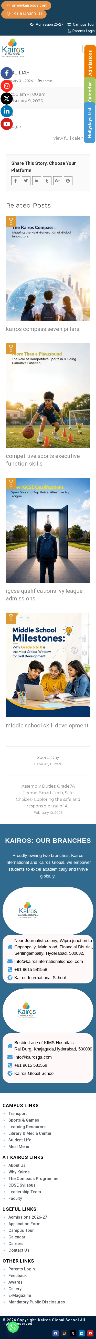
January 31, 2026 (19, 81)
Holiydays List (89, 122)
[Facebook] (55, 1333)
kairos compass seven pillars (42, 329)
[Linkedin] (82, 1333)
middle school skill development (47, 725)
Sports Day (48, 760)
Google (13, 126)
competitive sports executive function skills (43, 460)
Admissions (90, 63)
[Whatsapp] (13, 1327)
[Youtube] (90, 1333)
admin (47, 81)
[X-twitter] (73, 1333)
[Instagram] (64, 1333)
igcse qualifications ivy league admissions (44, 595)
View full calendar (71, 138)
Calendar (90, 92)
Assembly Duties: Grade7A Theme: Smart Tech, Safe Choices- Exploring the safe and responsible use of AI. (48, 799)
